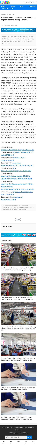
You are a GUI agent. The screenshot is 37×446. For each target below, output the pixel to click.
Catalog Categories (18, 427)
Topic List (9, 427)
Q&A (12, 8)
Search (29, 437)
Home (3, 6)
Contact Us (18, 429)
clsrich (10, 226)
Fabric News (12, 14)
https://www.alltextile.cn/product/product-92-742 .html (17, 150)
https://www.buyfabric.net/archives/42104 (16, 209)
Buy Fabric (4, 14)
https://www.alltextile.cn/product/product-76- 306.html (17, 189)
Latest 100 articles (29, 427)
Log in (25, 2)
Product (13, 6)
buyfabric (15, 433)
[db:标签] (18, 219)
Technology (4, 8)
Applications (32, 6)
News (21, 6)
